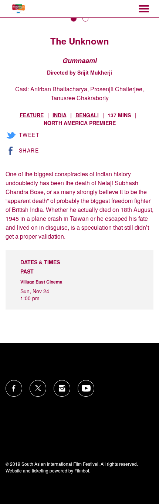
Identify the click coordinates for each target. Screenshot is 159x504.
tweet (29, 134)
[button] (143, 8)
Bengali (87, 115)
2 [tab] (85, 19)
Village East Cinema (41, 281)
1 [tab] (74, 19)
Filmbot (81, 470)
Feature (32, 115)
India (60, 115)
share (29, 150)
